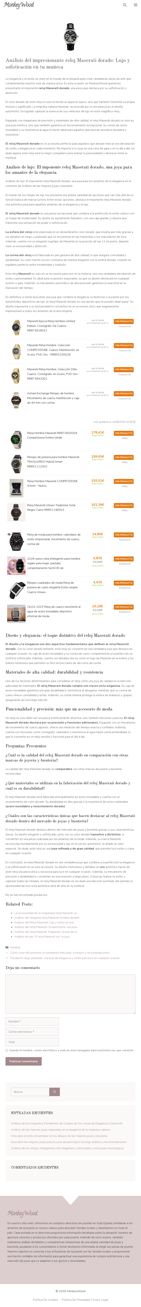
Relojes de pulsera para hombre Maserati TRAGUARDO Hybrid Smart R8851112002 (53, 461)
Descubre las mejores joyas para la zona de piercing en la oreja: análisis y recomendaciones (68, 1142)
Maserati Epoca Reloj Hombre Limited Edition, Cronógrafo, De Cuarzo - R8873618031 (51, 326)
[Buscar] (54, 1092)
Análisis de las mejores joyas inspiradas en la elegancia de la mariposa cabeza (60, 1130)
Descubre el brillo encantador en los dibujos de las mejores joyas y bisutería (59, 1136)
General (15, 947)
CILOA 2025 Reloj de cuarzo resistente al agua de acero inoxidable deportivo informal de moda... (54, 611)
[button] (124, 5)
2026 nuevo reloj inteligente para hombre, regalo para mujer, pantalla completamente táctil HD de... (54, 563)
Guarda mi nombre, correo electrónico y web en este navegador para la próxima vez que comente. (71, 1050)
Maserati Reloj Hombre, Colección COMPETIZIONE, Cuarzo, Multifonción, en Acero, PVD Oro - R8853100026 (53, 350)
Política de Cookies (45, 1300)
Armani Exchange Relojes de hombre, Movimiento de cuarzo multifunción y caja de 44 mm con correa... (53, 398)
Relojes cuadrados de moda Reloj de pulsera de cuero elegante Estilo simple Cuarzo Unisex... (52, 587)
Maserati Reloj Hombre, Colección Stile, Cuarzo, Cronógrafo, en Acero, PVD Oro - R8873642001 (53, 374)
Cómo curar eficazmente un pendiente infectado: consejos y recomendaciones (60, 953)
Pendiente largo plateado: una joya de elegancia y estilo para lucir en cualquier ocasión (65, 958)
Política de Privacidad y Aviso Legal (85, 1300)
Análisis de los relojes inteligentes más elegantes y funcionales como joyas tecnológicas (67, 1148)
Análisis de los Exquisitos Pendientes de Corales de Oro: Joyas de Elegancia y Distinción (67, 1123)
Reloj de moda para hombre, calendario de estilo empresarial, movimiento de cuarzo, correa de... (54, 539)
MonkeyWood (19, 5)
